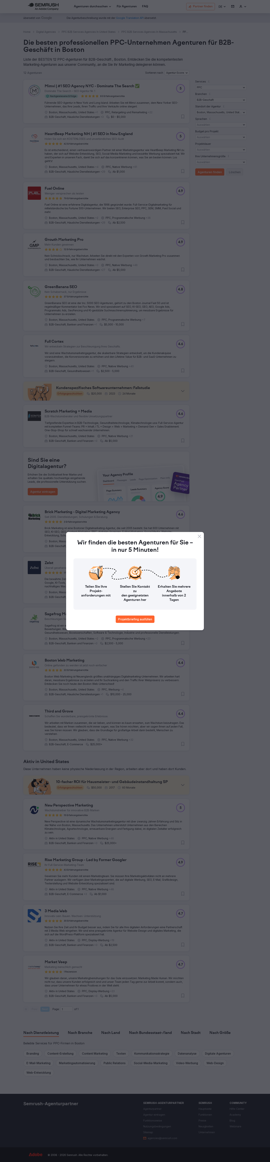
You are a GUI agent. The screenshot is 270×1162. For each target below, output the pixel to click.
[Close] (199, 536)
